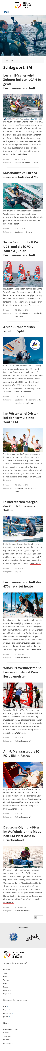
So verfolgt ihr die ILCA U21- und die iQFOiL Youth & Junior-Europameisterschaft (20, 248)
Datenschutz (7, 990)
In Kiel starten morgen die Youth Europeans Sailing (20, 506)
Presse (5, 987)
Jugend (18, 162)
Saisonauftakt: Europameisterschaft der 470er (21, 175)
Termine (6, 980)
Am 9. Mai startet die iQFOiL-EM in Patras (21, 753)
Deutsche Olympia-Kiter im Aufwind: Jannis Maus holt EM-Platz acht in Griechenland (22, 833)
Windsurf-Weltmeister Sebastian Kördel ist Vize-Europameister (22, 672)
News (36, 162)
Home (7, 61)
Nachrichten (33, 400)
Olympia (6, 976)
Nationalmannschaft (23, 657)
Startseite (6, 970)
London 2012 (8, 1043)
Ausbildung (7, 1013)
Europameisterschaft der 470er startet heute (22, 584)
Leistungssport (27, 162)
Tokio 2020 (7, 1036)
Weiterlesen (22, 154)
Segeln (5, 1010)
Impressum (7, 994)
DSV (4, 1006)
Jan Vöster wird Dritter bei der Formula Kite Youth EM (20, 417)
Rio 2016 (6, 1040)
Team (5, 973)
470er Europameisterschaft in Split (19, 329)
